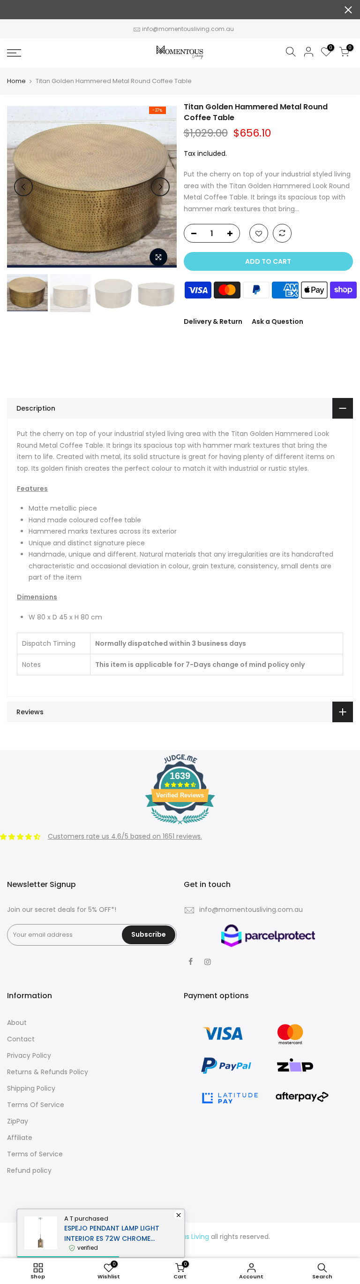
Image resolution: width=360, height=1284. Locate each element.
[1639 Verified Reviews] (180, 826)
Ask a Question (277, 321)
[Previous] (23, 186)
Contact (21, 1039)
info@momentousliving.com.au (188, 29)
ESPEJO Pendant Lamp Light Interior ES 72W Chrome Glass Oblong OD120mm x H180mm (111, 1233)
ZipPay (17, 1121)
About (17, 1022)
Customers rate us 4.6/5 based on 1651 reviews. (125, 836)
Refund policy (29, 1170)
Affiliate (19, 1137)
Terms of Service (35, 1154)
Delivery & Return (213, 321)
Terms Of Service (35, 1104)
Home (16, 81)
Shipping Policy (31, 1088)
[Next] (160, 186)
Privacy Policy (29, 1055)
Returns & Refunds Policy (47, 1072)
